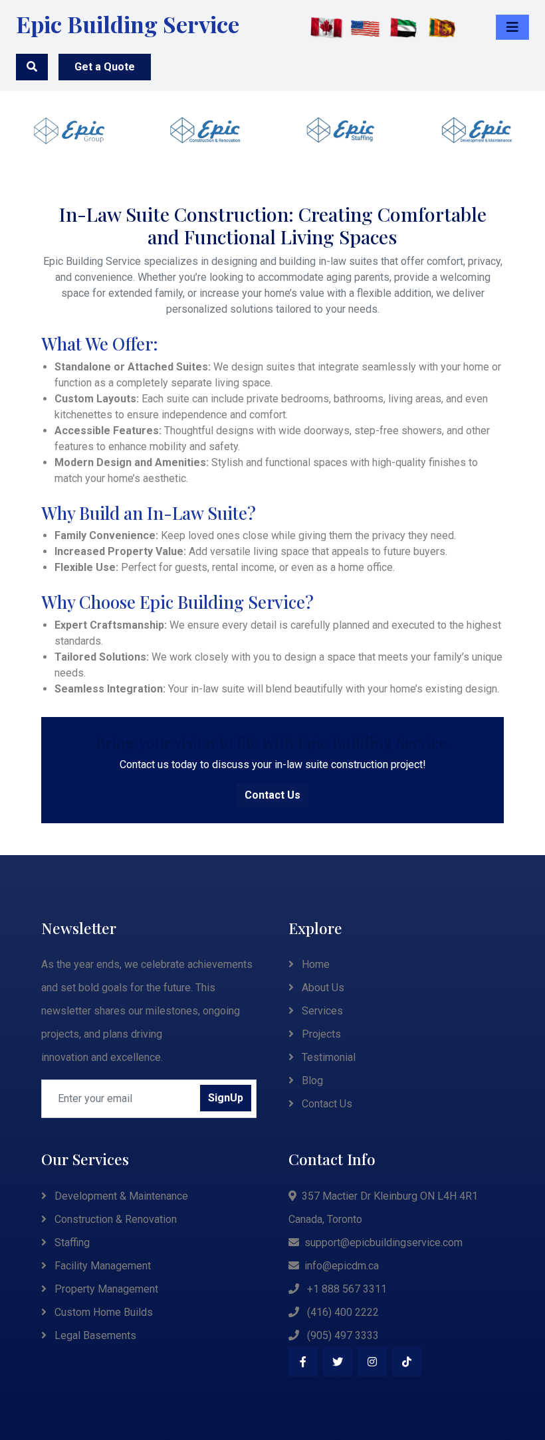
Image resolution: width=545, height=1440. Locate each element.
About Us (321, 987)
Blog (311, 1080)
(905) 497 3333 (341, 1335)
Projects (320, 1034)
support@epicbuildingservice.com (383, 1242)
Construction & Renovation (114, 1219)
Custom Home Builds (102, 1312)
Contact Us (272, 795)
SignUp (225, 1097)
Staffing (71, 1242)
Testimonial (327, 1057)
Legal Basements (94, 1335)
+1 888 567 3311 (345, 1289)
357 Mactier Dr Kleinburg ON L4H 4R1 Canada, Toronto (383, 1208)
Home (314, 964)
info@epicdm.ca (341, 1265)
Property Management (105, 1289)
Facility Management (101, 1265)
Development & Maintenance (120, 1196)
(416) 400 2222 (341, 1312)
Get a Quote (104, 66)
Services (321, 1010)
